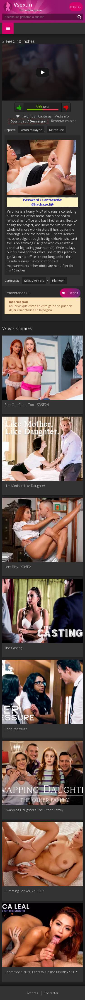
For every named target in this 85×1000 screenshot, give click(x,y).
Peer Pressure (16, 729)
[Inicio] (29, 7)
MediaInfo (61, 116)
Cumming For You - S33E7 (24, 891)
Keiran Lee (56, 130)
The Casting (13, 647)
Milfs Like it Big (34, 280)
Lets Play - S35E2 (18, 566)
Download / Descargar (28, 121)
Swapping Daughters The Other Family (34, 810)
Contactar (51, 993)
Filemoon (58, 280)
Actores (32, 993)
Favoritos (28, 116)
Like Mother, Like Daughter (25, 485)
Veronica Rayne (31, 130)
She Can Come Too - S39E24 (27, 404)
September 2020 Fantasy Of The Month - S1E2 (41, 972)
